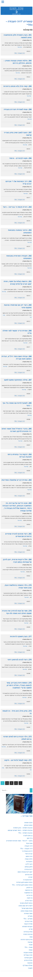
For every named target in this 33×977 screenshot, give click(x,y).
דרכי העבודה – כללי (19, 53)
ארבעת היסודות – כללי (25, 833)
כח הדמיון (29, 887)
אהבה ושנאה (28, 822)
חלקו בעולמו (28, 867)
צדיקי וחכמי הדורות (26, 939)
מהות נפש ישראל (27, 908)
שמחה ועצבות (28, 952)
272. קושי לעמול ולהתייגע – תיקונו (18, 760)
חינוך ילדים (29, 864)
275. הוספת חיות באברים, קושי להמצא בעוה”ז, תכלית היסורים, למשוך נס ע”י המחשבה (19, 685)
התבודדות (29, 861)
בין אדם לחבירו (27, 835)
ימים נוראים (28, 874)
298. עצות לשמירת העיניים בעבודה (18, 109)
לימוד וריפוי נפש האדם (25, 906)
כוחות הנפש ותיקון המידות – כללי (22, 885)
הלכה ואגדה (28, 859)
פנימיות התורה (27, 934)
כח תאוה (29, 898)
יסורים (30, 877)
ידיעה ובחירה (28, 869)
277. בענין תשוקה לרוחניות (21, 636)
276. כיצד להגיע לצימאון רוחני (19, 660)
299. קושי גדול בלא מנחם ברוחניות (17, 86)
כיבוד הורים (28, 900)
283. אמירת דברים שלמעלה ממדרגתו (16, 480)
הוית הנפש (29, 856)
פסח (31, 937)
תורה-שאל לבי (27, 955)
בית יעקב (29, 838)
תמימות (29, 963)
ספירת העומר (28, 924)
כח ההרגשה (28, 890)
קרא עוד (20, 47)
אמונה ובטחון (28, 825)
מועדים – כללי (27, 919)
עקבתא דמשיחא (27, 926)
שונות (30, 945)
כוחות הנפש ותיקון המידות (24, 882)
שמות (30, 950)
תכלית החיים (28, 960)
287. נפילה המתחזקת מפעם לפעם (18, 380)
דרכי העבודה (28, 846)
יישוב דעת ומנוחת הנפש (25, 872)
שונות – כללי (28, 947)
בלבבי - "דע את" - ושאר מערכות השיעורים (19, 841)
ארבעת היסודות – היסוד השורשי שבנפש (20, 830)
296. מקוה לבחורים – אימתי (20, 158)
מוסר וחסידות (28, 913)
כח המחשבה (28, 893)
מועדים (30, 916)
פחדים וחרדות (28, 932)
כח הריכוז (29, 895)
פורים (30, 929)
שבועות (30, 942)
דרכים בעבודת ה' (27, 851)
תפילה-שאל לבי (27, 965)
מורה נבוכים (28, 921)
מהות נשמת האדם (26, 911)
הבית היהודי (28, 854)
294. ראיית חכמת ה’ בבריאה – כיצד (17, 207)
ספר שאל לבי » (26, 816)
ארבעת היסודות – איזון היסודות (22, 828)
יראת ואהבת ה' (27, 880)
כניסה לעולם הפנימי (26, 903)
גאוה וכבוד (29, 843)
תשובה (30, 968)
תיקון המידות (28, 958)
